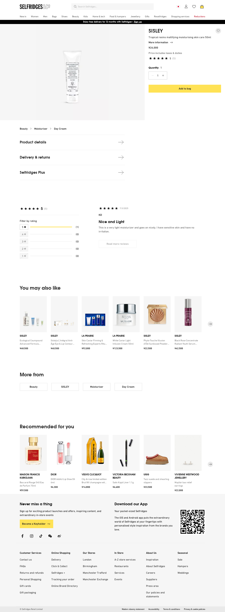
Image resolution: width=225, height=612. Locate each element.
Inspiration (152, 559)
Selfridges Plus (32, 172)
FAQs (23, 566)
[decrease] (152, 75)
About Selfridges (155, 566)
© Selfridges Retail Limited (31, 609)
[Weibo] (59, 538)
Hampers (183, 566)
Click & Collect (59, 566)
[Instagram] (31, 538)
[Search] (75, 6)
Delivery (56, 559)
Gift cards (25, 585)
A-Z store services (125, 559)
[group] (112, 324)
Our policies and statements (155, 594)
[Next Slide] (210, 324)
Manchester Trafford (95, 572)
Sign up (138, 21)
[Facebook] (22, 538)
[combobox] (115, 6)
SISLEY (156, 31)
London (87, 559)
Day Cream (60, 128)
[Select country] (178, 6)
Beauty (24, 128)
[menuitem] (23, 16)
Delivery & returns (35, 157)
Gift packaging (28, 592)
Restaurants (121, 566)
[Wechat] (50, 538)
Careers (150, 572)
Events (118, 579)
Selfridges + (58, 572)
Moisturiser (40, 128)
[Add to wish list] (218, 31)
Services (119, 572)
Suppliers (151, 579)
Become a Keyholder (34, 523)
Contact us (26, 559)
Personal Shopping (30, 579)
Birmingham (90, 566)
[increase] (163, 75)
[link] (32, 342)
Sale (180, 559)
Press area (152, 585)
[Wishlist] (194, 6)
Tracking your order (62, 579)
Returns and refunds (32, 572)
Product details (33, 142)
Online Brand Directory (64, 585)
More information (158, 42)
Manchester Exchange (95, 579)
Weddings (183, 572)
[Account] (186, 6)
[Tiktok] (40, 538)
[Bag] (202, 6)
